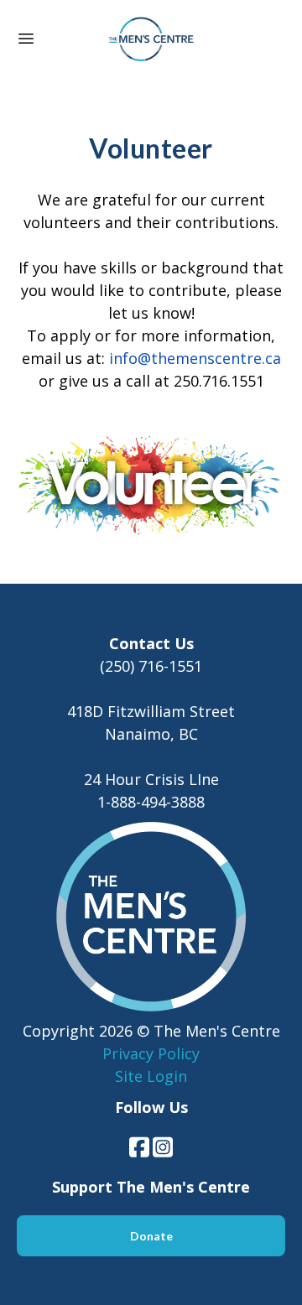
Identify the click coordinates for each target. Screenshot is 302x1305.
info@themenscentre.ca (195, 358)
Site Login (151, 1076)
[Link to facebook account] (139, 1147)
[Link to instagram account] (163, 1147)
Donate (151, 1236)
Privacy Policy (151, 1053)
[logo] (151, 40)
